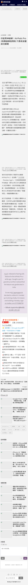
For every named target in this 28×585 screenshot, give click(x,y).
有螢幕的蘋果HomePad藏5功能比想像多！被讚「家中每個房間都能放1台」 (20, 506)
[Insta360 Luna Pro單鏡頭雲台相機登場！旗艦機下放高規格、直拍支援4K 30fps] (6, 525)
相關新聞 (3, 483)
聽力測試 (17, 429)
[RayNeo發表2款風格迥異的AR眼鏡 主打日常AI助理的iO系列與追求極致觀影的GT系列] (6, 516)
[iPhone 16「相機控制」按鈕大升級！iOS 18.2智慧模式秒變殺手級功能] (6, 455)
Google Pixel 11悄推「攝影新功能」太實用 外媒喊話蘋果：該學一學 (20, 400)
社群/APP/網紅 (21, 5)
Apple (23, 429)
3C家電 (9, 35)
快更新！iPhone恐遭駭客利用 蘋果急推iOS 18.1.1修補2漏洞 (20, 445)
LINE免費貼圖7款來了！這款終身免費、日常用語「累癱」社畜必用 (19, 473)
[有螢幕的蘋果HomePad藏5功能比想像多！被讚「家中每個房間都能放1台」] (6, 507)
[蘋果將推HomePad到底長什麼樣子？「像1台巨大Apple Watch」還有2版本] (6, 419)
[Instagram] (11, 574)
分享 (19, 112)
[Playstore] (17, 574)
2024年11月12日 (14, 310)
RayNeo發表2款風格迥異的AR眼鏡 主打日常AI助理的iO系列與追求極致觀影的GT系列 (20, 515)
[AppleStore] (20, 574)
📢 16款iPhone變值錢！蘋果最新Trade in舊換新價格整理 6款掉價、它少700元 (13, 371)
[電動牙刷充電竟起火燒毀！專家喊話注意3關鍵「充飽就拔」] (6, 489)
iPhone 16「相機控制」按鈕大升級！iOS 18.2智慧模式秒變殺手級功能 (20, 454)
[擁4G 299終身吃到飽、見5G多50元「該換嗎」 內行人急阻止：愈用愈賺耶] (6, 465)
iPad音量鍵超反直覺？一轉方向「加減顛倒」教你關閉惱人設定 (19, 497)
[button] (24, 2)
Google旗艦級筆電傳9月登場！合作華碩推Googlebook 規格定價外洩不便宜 (20, 533)
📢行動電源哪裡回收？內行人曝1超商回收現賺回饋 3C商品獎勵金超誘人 (13, 349)
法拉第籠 (4, 433)
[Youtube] (22, 2)
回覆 (25, 558)
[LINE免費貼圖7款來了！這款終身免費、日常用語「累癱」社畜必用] (6, 474)
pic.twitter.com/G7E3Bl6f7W (14, 303)
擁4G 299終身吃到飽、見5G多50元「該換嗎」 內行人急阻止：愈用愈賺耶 (20, 464)
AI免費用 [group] (17, 9)
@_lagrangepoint (17, 292)
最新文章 (4, 5)
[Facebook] (8, 574)
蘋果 (24, 426)
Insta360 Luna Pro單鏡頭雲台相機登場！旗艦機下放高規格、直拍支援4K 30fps (19, 524)
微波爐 (3, 429)
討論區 (3, 542)
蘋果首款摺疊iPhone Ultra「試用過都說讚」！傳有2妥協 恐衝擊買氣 (20, 409)
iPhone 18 (4, 395)
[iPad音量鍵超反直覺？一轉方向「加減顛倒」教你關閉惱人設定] (6, 498)
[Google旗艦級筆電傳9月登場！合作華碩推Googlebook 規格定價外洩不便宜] (6, 534)
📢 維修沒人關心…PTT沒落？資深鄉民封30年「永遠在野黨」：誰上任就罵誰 (14, 357)
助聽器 (13, 426)
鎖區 (10, 433)
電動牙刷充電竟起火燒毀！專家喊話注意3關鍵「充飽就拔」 (20, 488)
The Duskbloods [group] (7, 9)
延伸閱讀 (3, 439)
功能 (19, 426)
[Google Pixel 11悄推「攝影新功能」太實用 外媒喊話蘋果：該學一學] (6, 401)
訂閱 (21, 578)
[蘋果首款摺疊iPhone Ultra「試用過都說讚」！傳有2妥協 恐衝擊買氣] (6, 410)
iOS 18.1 (10, 429)
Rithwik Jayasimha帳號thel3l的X (10, 170)
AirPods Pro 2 (5, 426)
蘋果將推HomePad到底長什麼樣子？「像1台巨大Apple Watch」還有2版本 (19, 418)
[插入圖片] (21, 558)
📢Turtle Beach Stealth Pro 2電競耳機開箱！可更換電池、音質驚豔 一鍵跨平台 (13, 341)
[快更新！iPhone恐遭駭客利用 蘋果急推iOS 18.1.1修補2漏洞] (6, 446)
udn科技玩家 (3, 35)
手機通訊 (12, 5)
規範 (3, 558)
